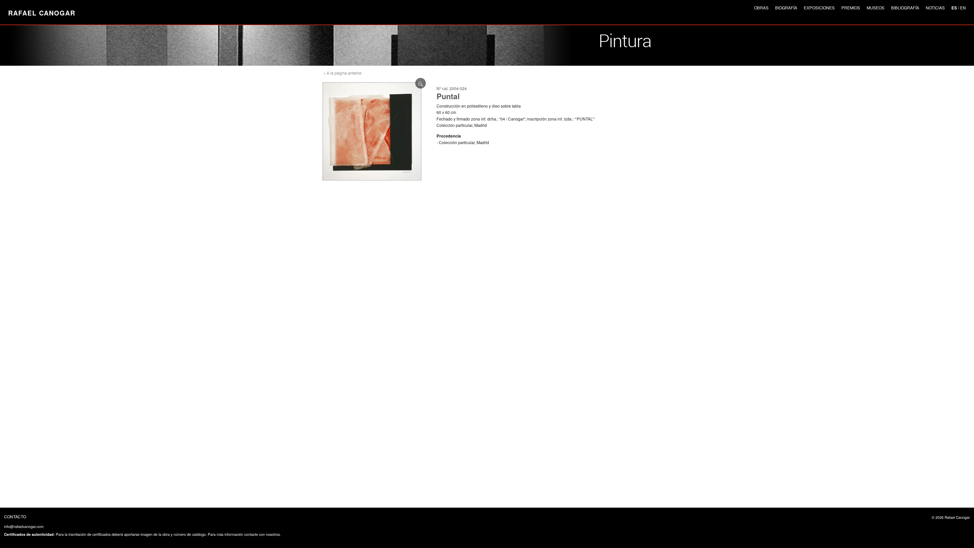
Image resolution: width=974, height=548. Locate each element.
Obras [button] (761, 8)
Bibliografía (905, 8)
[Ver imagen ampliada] (420, 83)
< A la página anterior (343, 73)
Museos (875, 8)
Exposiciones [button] (819, 8)
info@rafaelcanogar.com (24, 526)
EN (963, 8)
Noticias (935, 8)
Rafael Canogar (41, 13)
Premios (850, 8)
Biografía (786, 8)
